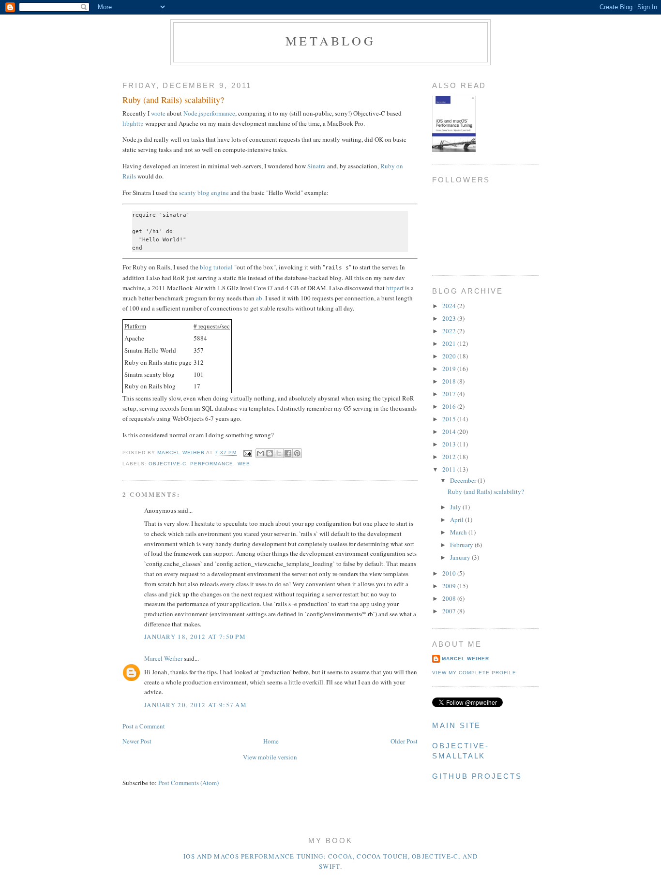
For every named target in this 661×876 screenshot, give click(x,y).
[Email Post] (247, 453)
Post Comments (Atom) (188, 782)
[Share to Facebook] (288, 453)
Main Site (456, 725)
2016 (449, 406)
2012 (449, 456)
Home (271, 741)
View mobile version (270, 757)
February (462, 544)
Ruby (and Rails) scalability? (486, 491)
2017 (449, 393)
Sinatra (316, 166)
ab (259, 298)
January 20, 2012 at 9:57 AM (195, 704)
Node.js (193, 113)
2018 (449, 381)
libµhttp (133, 123)
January (461, 557)
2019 (449, 368)
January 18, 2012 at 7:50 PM (195, 636)
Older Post (404, 741)
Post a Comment (143, 726)
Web (244, 463)
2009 (449, 585)
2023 (449, 318)
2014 (449, 431)
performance (219, 113)
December (464, 480)
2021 (449, 343)
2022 (449, 331)
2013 (449, 444)
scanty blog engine (204, 192)
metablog (330, 40)
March (459, 532)
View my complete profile (474, 672)
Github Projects (477, 776)
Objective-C (167, 463)
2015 (449, 419)
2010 (449, 573)
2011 (449, 469)
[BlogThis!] (269, 453)
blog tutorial (216, 267)
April (457, 519)
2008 (449, 598)
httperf (395, 287)
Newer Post (136, 741)
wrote (158, 113)
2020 (449, 356)
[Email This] (260, 453)
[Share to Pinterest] (297, 453)
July (456, 507)
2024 (449, 305)
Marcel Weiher (163, 658)
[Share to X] (279, 453)
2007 (449, 611)
